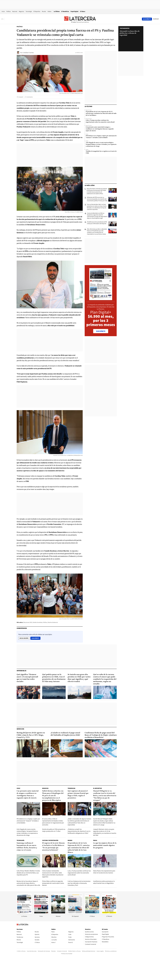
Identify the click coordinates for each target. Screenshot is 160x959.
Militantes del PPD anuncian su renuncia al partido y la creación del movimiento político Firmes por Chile (97, 199)
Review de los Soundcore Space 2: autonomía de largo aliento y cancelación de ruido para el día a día (28, 883)
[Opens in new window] (58, 914)
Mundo (44, 11)
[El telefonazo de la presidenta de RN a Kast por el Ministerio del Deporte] (112, 223)
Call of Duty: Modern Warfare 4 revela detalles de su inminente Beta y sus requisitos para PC (28, 873)
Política (8, 11)
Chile (18, 788)
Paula (95, 840)
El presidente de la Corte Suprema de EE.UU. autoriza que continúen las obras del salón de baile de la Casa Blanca (101, 113)
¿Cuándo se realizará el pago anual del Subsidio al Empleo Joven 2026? (65, 734)
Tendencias (71, 788)
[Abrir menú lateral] (2, 19)
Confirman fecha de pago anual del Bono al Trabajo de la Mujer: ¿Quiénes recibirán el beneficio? (101, 735)
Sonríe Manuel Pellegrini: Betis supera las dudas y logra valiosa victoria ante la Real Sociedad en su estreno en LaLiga (104, 822)
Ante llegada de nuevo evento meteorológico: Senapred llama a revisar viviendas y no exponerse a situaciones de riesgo (101, 144)
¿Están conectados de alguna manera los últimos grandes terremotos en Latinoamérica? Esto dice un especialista (79, 822)
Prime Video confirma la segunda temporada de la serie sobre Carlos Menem (53, 883)
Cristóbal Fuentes (28, 53)
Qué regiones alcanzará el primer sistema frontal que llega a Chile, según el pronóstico (78, 794)
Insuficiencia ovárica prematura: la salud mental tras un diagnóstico (104, 882)
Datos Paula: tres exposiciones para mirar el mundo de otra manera (104, 872)
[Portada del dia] (100, 299)
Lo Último (57, 11)
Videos (49, 11)
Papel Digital (74, 11)
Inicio (3, 11)
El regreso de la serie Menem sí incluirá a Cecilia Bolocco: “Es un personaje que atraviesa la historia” (53, 846)
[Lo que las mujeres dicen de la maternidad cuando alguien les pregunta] (105, 860)
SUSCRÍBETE (100, 331)
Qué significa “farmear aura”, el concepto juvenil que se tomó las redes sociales (27, 678)
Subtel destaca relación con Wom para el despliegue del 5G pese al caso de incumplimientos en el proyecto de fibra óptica (53, 795)
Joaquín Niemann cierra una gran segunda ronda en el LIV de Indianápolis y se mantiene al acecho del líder (104, 832)
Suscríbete (35, 638)
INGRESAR (156, 19)
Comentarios (29, 97)
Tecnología (29, 11)
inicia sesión (24, 638)
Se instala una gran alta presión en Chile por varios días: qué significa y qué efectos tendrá (79, 678)
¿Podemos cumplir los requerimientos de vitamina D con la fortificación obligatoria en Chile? (79, 831)
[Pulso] (41, 914)
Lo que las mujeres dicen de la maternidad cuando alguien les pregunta (104, 845)
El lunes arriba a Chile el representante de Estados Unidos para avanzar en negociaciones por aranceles (53, 822)
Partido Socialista (37, 622)
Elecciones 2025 (27, 622)
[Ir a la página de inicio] (80, 19)
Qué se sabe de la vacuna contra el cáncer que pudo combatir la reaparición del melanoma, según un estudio (104, 679)
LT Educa (82, 11)
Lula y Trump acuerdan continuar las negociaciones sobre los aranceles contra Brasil (100, 121)
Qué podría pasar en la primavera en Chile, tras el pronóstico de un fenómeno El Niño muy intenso (54, 678)
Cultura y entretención (50, 840)
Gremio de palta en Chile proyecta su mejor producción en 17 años (53, 830)
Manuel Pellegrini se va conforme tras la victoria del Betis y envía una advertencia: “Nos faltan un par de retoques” (104, 795)
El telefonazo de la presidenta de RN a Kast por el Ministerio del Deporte (97, 222)
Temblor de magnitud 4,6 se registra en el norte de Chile (101, 152)
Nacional (14, 11)
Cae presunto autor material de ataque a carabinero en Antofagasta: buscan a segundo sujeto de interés (100, 128)
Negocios (21, 11)
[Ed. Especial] (75, 914)
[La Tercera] (24, 914)
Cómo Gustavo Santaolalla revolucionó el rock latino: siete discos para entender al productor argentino (52, 874)
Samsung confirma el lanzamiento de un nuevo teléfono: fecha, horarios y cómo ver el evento (27, 846)
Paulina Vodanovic (53, 622)
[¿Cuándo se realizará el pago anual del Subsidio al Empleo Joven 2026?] (67, 748)
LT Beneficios (65, 11)
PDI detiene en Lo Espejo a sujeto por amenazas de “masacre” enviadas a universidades (101, 136)
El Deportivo (37, 11)
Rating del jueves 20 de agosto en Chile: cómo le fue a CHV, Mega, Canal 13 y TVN (31, 735)
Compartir (20, 97)
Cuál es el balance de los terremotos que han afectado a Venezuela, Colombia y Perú (79, 883)
